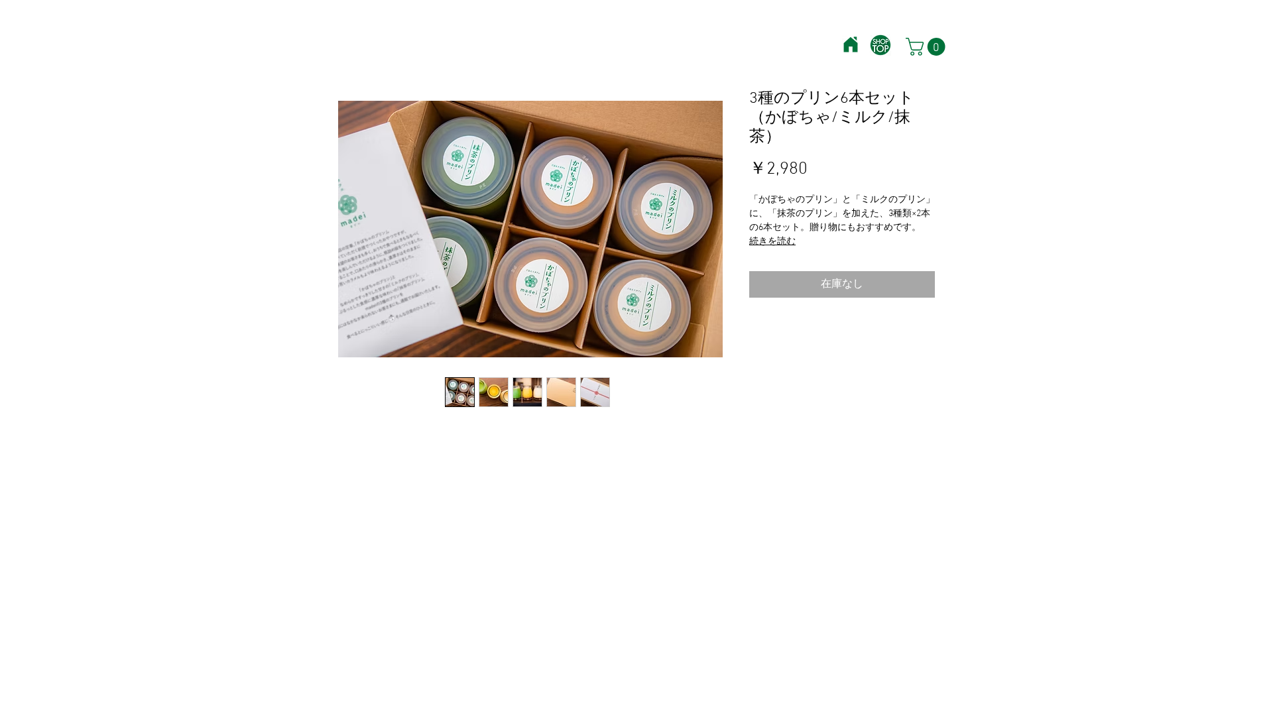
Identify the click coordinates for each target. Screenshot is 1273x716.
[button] (927, 47)
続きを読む (772, 241)
